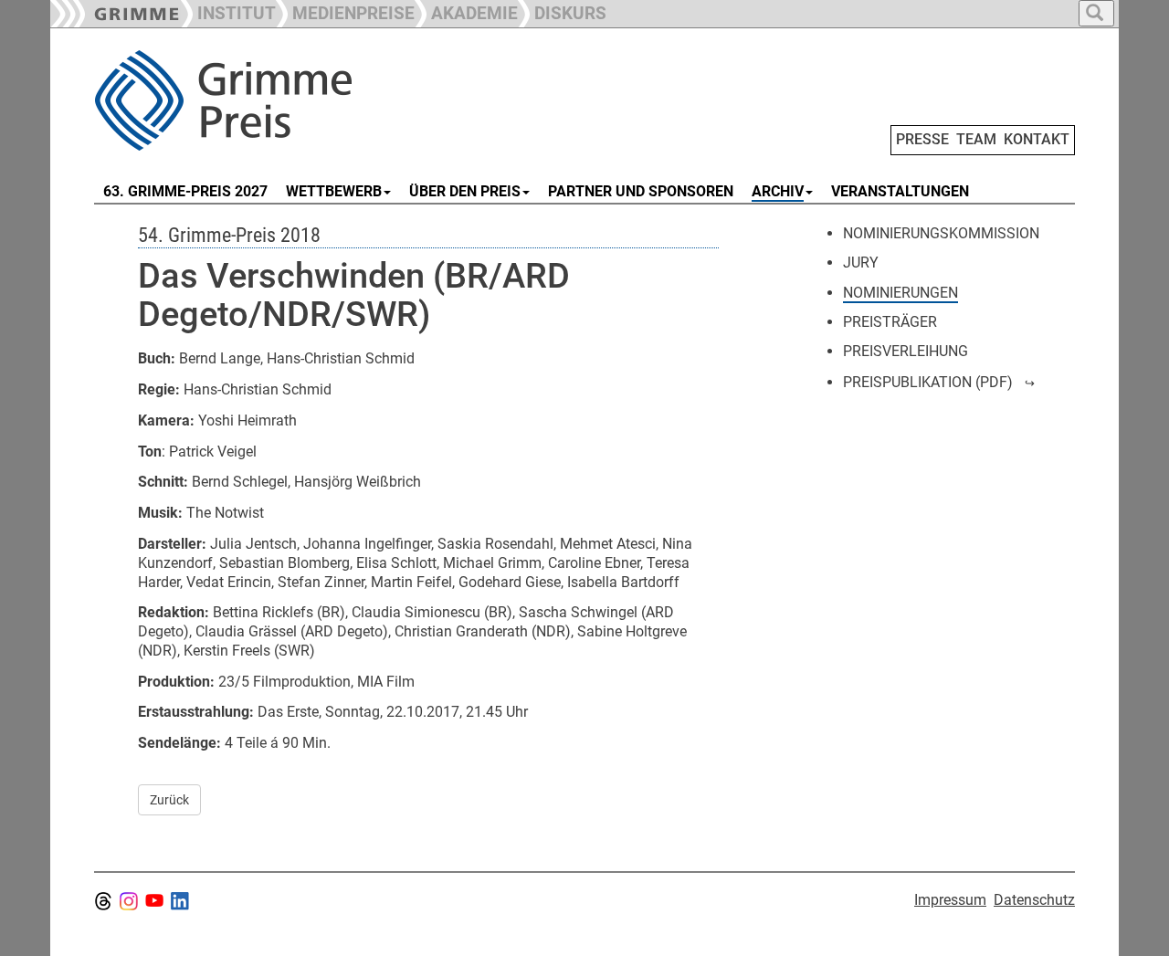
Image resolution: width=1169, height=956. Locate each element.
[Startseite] (299, 100)
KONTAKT (1036, 139)
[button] (345, 11)
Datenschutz (1034, 900)
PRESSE (922, 139)
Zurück (169, 800)
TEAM (976, 139)
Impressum (950, 900)
